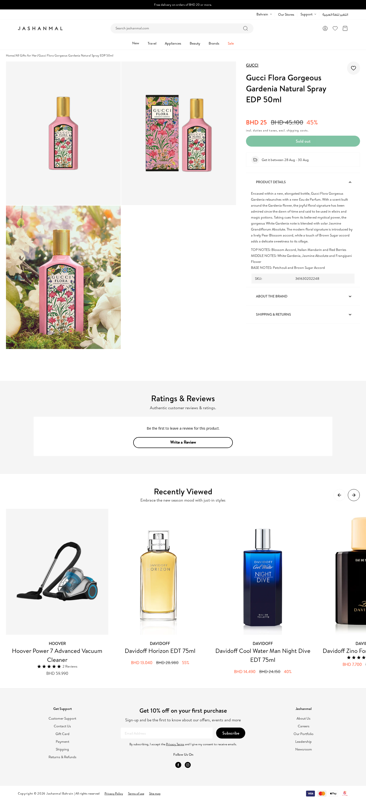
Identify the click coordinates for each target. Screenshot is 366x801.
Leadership (303, 741)
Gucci (252, 65)
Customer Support (62, 718)
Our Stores (286, 14)
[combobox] (182, 28)
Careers (303, 726)
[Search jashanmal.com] (245, 28)
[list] (186, 592)
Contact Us (62, 726)
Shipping (62, 749)
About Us (303, 718)
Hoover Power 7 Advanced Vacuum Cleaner (57, 655)
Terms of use (136, 793)
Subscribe (230, 733)
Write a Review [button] (183, 442)
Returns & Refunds (62, 757)
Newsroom (303, 749)
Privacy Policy (114, 793)
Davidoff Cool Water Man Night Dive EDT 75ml (262, 655)
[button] (345, 28)
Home (10, 55)
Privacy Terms (175, 744)
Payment (62, 741)
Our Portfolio (303, 734)
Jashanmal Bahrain (59, 793)
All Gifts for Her (26, 55)
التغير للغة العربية (335, 14)
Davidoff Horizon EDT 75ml (160, 650)
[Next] (354, 495)
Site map (155, 793)
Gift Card (62, 734)
